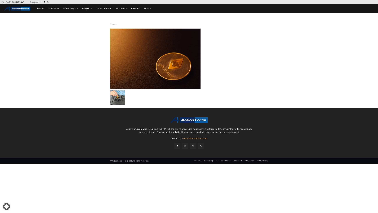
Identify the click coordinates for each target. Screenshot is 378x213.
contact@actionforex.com (194, 138)
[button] (6, 206)
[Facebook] (41, 2)
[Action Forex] (17, 8)
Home (112, 24)
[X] (48, 2)
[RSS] (44, 2)
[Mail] (185, 146)
